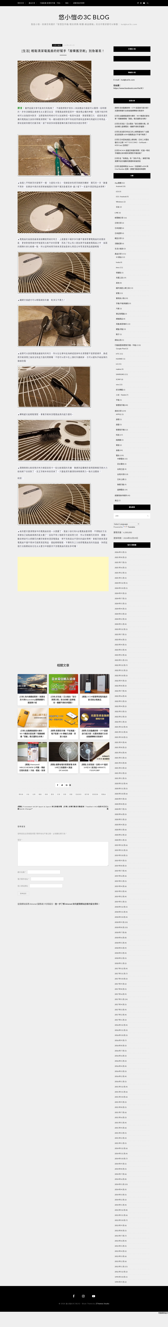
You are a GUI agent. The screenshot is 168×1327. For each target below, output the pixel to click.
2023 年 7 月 (119, 634)
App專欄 (118, 183)
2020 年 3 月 (119, 830)
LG (117, 364)
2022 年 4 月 (119, 706)
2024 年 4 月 (119, 609)
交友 (117, 207)
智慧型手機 (120, 405)
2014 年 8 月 (119, 1169)
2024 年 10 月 (120, 588)
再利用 (21, 794)
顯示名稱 (22, 872)
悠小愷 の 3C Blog (132, 58)
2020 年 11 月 (120, 788)
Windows (119, 202)
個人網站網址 (23, 886)
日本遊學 (118, 233)
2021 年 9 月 (119, 742)
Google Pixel (121, 349)
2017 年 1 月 (119, 1020)
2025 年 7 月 (119, 562)
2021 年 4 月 (119, 763)
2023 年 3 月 (119, 650)
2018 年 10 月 (120, 917)
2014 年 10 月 (120, 1158)
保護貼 (118, 273)
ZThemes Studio (102, 1304)
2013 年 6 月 (119, 1241)
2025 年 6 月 (119, 567)
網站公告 (118, 340)
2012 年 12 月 (120, 1272)
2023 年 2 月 (119, 655)
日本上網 (120, 479)
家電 (117, 293)
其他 (117, 283)
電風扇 (103, 794)
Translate (131, 527)
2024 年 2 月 (119, 619)
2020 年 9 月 (119, 799)
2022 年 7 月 (119, 691)
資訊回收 (95, 794)
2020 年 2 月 (119, 835)
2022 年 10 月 (120, 675)
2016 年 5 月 (119, 1061)
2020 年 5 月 (119, 819)
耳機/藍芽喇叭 (121, 324)
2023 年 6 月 (119, 640)
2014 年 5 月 (119, 1184)
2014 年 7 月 (119, 1174)
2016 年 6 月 (119, 1056)
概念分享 (118, 238)
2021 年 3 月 (119, 768)
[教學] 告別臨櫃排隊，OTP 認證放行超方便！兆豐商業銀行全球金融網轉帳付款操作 (95, 733)
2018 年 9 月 (119, 922)
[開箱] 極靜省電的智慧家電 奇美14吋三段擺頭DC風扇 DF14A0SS (63, 767)
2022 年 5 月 (119, 701)
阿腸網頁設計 (163, 1313)
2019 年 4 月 (119, 886)
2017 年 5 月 (119, 999)
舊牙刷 (87, 794)
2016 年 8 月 (119, 1045)
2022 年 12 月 (120, 665)
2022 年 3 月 (119, 711)
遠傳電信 (120, 490)
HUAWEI (119, 359)
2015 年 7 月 (119, 1112)
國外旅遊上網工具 (123, 288)
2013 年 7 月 (119, 1236)
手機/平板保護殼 (122, 303)
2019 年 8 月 (119, 866)
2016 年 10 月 (120, 1035)
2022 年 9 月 (119, 681)
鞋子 (117, 334)
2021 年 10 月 (120, 737)
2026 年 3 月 (119, 552)
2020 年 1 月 (119, 840)
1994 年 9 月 (119, 1282)
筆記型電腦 (120, 314)
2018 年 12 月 (120, 907)
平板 (117, 400)
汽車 (117, 308)
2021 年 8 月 (119, 747)
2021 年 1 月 (119, 778)
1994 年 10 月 (120, 1277)
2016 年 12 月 (120, 1025)
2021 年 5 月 (119, 758)
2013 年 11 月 (120, 1215)
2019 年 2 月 (119, 896)
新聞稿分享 (119, 218)
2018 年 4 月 (119, 948)
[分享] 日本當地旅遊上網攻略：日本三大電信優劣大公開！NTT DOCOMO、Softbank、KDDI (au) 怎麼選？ (132, 142)
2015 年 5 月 (119, 1123)
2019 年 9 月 (119, 860)
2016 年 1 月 (119, 1081)
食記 (116, 500)
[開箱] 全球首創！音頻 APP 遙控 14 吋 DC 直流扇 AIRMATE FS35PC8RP (95, 767)
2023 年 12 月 (120, 629)
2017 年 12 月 (120, 968)
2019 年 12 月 (120, 845)
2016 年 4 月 (119, 1066)
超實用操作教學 (79, 3)
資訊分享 (21, 3)
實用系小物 (120, 298)
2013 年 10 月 (120, 1220)
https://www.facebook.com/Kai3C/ (129, 88)
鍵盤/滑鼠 (119, 329)
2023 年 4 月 (119, 645)
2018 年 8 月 (119, 927)
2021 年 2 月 (119, 773)
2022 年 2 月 (119, 717)
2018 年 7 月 (119, 932)
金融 (117, 450)
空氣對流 (79, 794)
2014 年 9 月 (119, 1164)
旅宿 (117, 419)
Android (119, 186)
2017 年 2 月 (119, 1015)
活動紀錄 (118, 243)
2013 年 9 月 (119, 1225)
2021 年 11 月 (120, 732)
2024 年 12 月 (120, 583)
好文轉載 (119, 390)
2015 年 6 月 (119, 1117)
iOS (117, 191)
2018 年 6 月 (119, 938)
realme (118, 369)
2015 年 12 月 (120, 1087)
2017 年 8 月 (119, 989)
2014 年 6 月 (119, 1179)
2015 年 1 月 (119, 1143)
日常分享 (118, 223)
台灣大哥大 (121, 474)
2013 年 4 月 (119, 1251)
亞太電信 (120, 464)
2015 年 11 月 (120, 1092)
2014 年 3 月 (119, 1195)
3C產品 (119, 257)
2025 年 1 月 (119, 578)
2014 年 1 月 (119, 1205)
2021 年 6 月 (119, 753)
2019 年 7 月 (119, 871)
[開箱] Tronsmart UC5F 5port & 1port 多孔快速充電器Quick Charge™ (40, 808)
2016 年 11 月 (120, 1030)
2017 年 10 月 (120, 979)
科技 (117, 435)
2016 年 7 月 (119, 1051)
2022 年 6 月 (119, 696)
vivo (117, 384)
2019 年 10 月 (120, 855)
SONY (118, 379)
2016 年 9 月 (119, 1040)
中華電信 (120, 459)
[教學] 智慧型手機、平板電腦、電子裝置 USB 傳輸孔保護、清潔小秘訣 (63, 733)
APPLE (118, 414)
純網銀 (118, 440)
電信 (67, 3)
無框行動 (120, 484)
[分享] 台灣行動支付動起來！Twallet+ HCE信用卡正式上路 (86, 808)
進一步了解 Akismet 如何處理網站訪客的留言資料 (76, 904)
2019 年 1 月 (119, 902)
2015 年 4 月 (119, 1128)
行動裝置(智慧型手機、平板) (50, 3)
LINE (116, 213)
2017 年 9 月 (119, 984)
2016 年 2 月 (119, 1076)
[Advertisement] (63, 574)
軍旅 (117, 445)
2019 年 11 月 (120, 850)
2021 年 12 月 (120, 727)
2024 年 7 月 (119, 598)
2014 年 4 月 (119, 1189)
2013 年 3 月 (119, 1256)
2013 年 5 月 (119, 1246)
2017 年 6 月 (119, 994)
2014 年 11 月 (120, 1153)
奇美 (46, 794)
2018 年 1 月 (119, 963)
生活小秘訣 (57, 45)
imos (118, 267)
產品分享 (32, 3)
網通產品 (119, 319)
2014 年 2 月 (119, 1200)
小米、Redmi (121, 395)
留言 (20, 840)
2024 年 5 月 (119, 603)
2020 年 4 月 (119, 825)
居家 (52, 794)
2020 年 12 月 (120, 783)
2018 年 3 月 (119, 953)
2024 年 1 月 (119, 624)
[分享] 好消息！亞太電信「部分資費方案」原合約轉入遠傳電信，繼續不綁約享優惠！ (63, 700)
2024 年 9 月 (119, 593)
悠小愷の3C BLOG (84, 17)
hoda (118, 262)
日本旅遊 (118, 228)
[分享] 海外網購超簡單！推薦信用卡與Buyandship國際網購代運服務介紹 (32, 700)
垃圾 (34, 794)
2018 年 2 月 (119, 958)
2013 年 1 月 (119, 1266)
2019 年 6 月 (119, 876)
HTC (118, 354)
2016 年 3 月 (119, 1071)
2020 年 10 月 (120, 794)
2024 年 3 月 (119, 614)
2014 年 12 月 (120, 1148)
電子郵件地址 (23, 879)
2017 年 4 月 (119, 1004)
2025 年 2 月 (119, 573)
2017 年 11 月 (120, 973)
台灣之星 (120, 469)
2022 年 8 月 (119, 686)
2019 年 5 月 (119, 881)
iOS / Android (121, 196)
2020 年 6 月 (119, 814)
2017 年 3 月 (119, 1010)
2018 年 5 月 (119, 943)
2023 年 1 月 (119, 660)
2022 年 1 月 (119, 722)
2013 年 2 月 (119, 1261)
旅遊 (117, 424)
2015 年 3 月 (119, 1133)
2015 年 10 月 (120, 1097)
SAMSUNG (120, 374)
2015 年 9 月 (119, 1102)
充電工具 (119, 278)
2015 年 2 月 (119, 1138)
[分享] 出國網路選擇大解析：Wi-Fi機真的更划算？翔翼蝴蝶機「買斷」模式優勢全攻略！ (32, 733)
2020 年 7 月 (119, 809)
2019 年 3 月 (119, 891)
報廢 (40, 794)
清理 (70, 794)
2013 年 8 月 (119, 1231)
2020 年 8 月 (119, 804)
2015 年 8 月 (119, 1107)
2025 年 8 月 (119, 557)
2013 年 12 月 (120, 1210)
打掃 (58, 794)
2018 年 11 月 (120, 912)
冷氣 (27, 794)
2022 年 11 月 (120, 670)
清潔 (64, 794)
